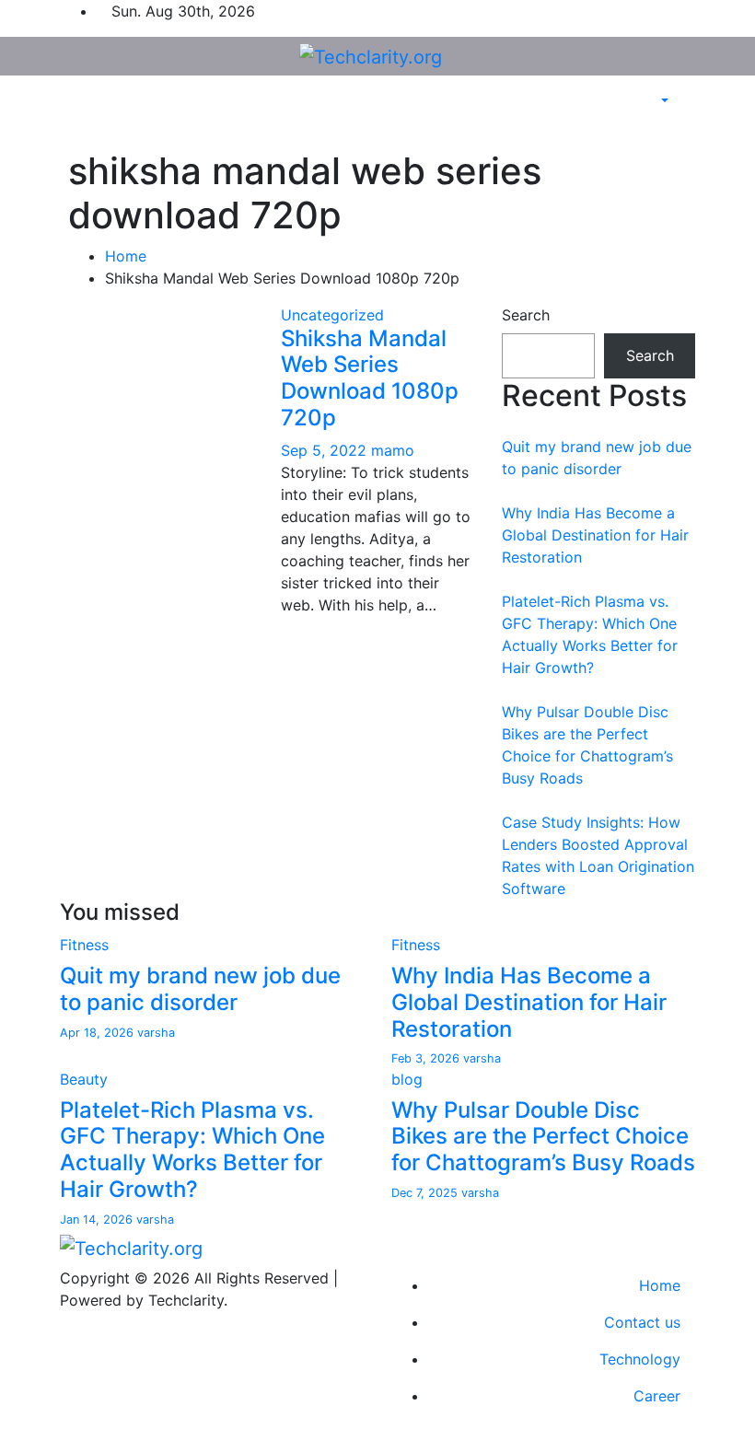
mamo (392, 450)
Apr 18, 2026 (98, 1033)
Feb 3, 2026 (427, 1058)
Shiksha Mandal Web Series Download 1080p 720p (370, 378)
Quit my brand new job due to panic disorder (200, 989)
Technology (639, 1359)
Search (526, 315)
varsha (156, 1033)
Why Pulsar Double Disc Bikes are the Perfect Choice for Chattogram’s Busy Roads (543, 1137)
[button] (662, 101)
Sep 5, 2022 (326, 450)
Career (656, 1396)
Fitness (84, 944)
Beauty (84, 1079)
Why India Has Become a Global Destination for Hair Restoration (595, 535)
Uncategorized (332, 315)
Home (125, 256)
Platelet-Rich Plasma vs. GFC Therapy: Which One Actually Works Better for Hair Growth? (192, 1149)
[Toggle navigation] (58, 117)
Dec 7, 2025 (426, 1193)
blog (407, 1079)
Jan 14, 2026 (98, 1219)
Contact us (642, 1322)
